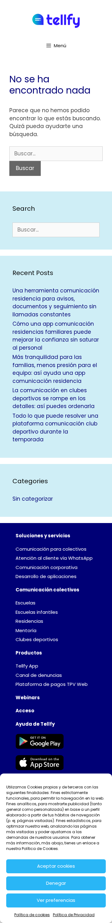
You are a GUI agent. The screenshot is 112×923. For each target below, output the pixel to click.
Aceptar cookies (56, 866)
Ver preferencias (56, 900)
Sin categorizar (32, 499)
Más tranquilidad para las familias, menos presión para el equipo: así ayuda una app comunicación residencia (54, 369)
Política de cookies (32, 914)
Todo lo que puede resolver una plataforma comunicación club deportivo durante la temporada (55, 427)
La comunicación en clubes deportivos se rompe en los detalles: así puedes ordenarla (53, 398)
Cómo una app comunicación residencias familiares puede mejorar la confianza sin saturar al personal (55, 335)
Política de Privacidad (74, 914)
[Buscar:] (56, 153)
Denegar (56, 883)
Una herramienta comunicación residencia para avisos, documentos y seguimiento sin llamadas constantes (55, 302)
